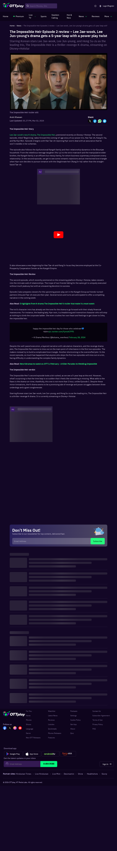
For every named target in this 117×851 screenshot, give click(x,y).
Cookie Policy (75, 721)
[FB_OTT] (4, 730)
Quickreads (52, 730)
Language (29, 730)
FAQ (94, 730)
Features (51, 739)
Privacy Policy (97, 726)
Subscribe (97, 542)
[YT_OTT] (20, 730)
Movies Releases (54, 734)
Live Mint (56, 775)
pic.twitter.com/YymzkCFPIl (61, 332)
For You (29, 712)
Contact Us (96, 712)
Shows (28, 726)
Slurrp (104, 775)
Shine (80, 775)
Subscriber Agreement (101, 717)
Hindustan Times (23, 775)
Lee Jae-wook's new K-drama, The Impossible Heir (32, 134)
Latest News (53, 717)
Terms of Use (97, 721)
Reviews (51, 721)
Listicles (51, 726)
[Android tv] (50, 755)
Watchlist (51, 712)
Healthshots (92, 775)
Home (28, 717)
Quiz (72, 734)
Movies (29, 721)
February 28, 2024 (77, 338)
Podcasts (73, 712)
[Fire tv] (68, 755)
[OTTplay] (13, 6)
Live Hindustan (41, 775)
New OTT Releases (33, 739)
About (72, 730)
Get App (73, 726)
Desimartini (69, 775)
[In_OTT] (15, 730)
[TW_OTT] (10, 730)
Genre (28, 734)
